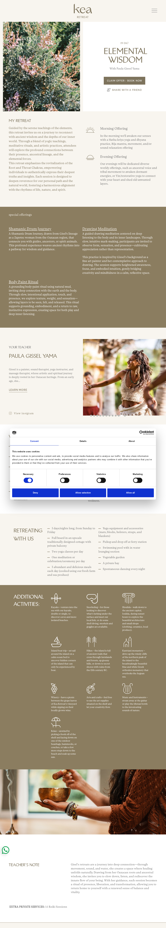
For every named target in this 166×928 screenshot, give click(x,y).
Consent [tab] (34, 441)
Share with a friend (127, 90)
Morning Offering (114, 128)
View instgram (24, 414)
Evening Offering (113, 157)
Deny (35, 493)
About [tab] (132, 441)
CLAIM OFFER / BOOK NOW (124, 82)
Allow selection (83, 493)
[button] (154, 11)
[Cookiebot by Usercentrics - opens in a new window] (139, 432)
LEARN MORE (18, 390)
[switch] (64, 480)
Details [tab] (83, 441)
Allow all (130, 493)
